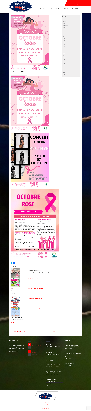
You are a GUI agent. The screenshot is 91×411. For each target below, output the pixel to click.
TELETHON (56, 331)
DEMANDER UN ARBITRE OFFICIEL (53, 364)
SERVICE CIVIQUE (49, 360)
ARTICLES (48, 362)
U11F (64, 44)
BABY (64, 27)
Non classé (65, 25)
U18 (64, 63)
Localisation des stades (52, 350)
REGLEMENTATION (76, 8)
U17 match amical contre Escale (18, 331)
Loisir (64, 72)
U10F (64, 40)
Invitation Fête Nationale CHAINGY (35, 298)
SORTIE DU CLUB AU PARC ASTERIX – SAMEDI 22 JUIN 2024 (54, 372)
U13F (64, 53)
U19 (64, 65)
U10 (64, 38)
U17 (64, 61)
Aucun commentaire (23, 74)
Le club (50, 8)
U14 (64, 55)
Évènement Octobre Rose (33, 269)
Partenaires (66, 8)
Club (64, 74)
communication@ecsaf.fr (76, 4)
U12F (64, 48)
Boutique (57, 8)
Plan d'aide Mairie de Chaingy (34, 308)
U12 (64, 46)
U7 (63, 32)
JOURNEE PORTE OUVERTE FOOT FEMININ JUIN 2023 (53, 355)
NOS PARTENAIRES (50, 369)
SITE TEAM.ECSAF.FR (50, 381)
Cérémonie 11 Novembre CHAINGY (35, 288)
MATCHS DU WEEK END (51, 379)
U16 (64, 59)
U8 (63, 34)
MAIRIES (12, 322)
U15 (64, 57)
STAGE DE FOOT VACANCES (52, 358)
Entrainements (50, 352)
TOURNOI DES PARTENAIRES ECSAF (53, 374)
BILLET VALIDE (49, 377)
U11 (64, 42)
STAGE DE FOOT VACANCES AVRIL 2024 (54, 366)
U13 (64, 51)
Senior (64, 70)
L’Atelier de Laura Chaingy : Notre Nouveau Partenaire (37, 344)
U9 (63, 36)
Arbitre (64, 23)
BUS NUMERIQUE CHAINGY (34, 278)
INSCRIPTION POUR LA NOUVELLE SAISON (53, 347)
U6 (63, 29)
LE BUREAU (48, 383)
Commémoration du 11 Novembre (36, 352)
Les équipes (42, 8)
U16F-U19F (65, 68)
